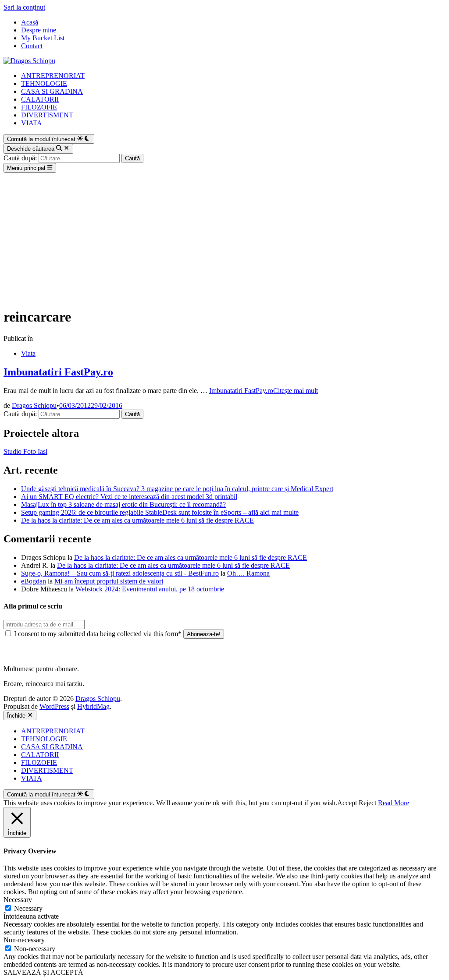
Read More (393, 803)
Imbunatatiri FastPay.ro (58, 372)
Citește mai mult (263, 390)
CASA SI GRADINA (52, 91)
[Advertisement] (224, 238)
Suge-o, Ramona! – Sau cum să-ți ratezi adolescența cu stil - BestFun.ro (120, 573)
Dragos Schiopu (34, 405)
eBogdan (33, 581)
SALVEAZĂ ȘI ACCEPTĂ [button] (43, 972)
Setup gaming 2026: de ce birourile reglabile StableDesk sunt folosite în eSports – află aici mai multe (160, 512)
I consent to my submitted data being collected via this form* (97, 633)
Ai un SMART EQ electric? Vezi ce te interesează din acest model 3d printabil (129, 496)
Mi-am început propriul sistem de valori (108, 581)
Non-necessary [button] (24, 940)
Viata (28, 353)
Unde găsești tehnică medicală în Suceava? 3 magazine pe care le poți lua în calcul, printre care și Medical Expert (177, 488)
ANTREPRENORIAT (53, 75)
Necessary (28, 908)
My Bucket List (42, 38)
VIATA (31, 123)
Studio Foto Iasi (25, 451)
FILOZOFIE (39, 107)
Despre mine (38, 30)
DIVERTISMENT (47, 115)
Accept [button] (347, 803)
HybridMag (93, 706)
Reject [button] (367, 803)
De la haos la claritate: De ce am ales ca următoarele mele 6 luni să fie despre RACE (137, 520)
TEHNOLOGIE (44, 83)
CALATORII (40, 99)
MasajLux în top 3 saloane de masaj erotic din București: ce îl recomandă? (123, 504)
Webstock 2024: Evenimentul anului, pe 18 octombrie (149, 589)
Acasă (29, 22)
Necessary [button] (18, 899)
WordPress (54, 706)
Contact (32, 46)
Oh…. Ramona (248, 573)
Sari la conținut (24, 7)
